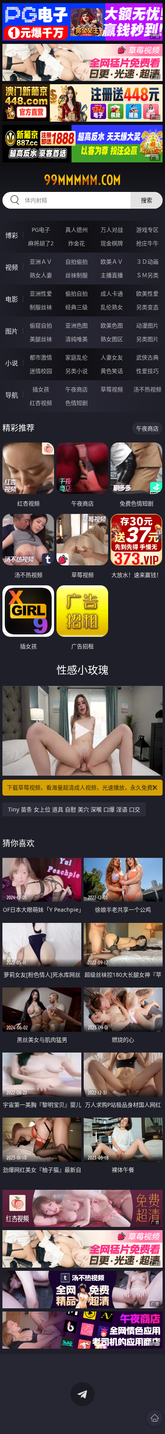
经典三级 (76, 307)
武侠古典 (147, 357)
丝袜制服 (76, 275)
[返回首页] (155, 1418)
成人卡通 (112, 293)
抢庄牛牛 (147, 243)
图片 (11, 331)
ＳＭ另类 (147, 275)
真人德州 (76, 229)
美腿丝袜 (41, 339)
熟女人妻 (41, 275)
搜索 (146, 200)
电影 (11, 299)
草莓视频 (112, 389)
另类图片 (147, 339)
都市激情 (41, 357)
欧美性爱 (147, 293)
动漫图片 (147, 325)
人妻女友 (112, 357)
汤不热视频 (147, 389)
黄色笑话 (112, 371)
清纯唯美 (76, 339)
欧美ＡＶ (112, 261)
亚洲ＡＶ (41, 261)
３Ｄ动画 (147, 261)
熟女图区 (112, 339)
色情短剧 (76, 403)
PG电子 (41, 229)
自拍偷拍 (76, 261)
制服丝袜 (41, 307)
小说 (11, 363)
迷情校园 (41, 371)
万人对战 (112, 229)
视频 (11, 267)
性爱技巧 (147, 371)
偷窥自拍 (41, 325)
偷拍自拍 (76, 293)
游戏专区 (147, 229)
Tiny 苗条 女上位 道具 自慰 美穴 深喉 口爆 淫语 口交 (74, 809)
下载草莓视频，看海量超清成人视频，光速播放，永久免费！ (82, 787)
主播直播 (112, 275)
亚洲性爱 (41, 293)
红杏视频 (41, 403)
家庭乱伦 (76, 357)
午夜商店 (76, 389)
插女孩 (40, 389)
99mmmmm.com (82, 180)
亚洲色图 (76, 325)
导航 (11, 395)
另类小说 (76, 371)
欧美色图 (112, 325)
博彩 (11, 235)
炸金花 (76, 243)
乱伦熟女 (112, 307)
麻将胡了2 (41, 243)
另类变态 (147, 307)
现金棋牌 (112, 243)
